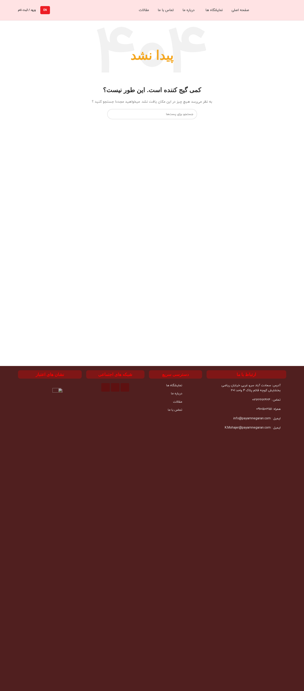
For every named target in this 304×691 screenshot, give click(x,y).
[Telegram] (115, 387)
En (45, 10)
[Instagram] (105, 387)
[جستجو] (112, 114)
